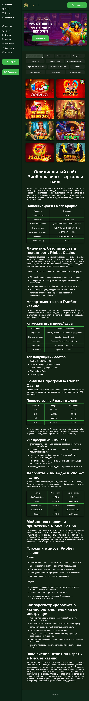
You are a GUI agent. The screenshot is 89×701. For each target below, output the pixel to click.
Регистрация (77, 5)
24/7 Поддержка (10, 72)
